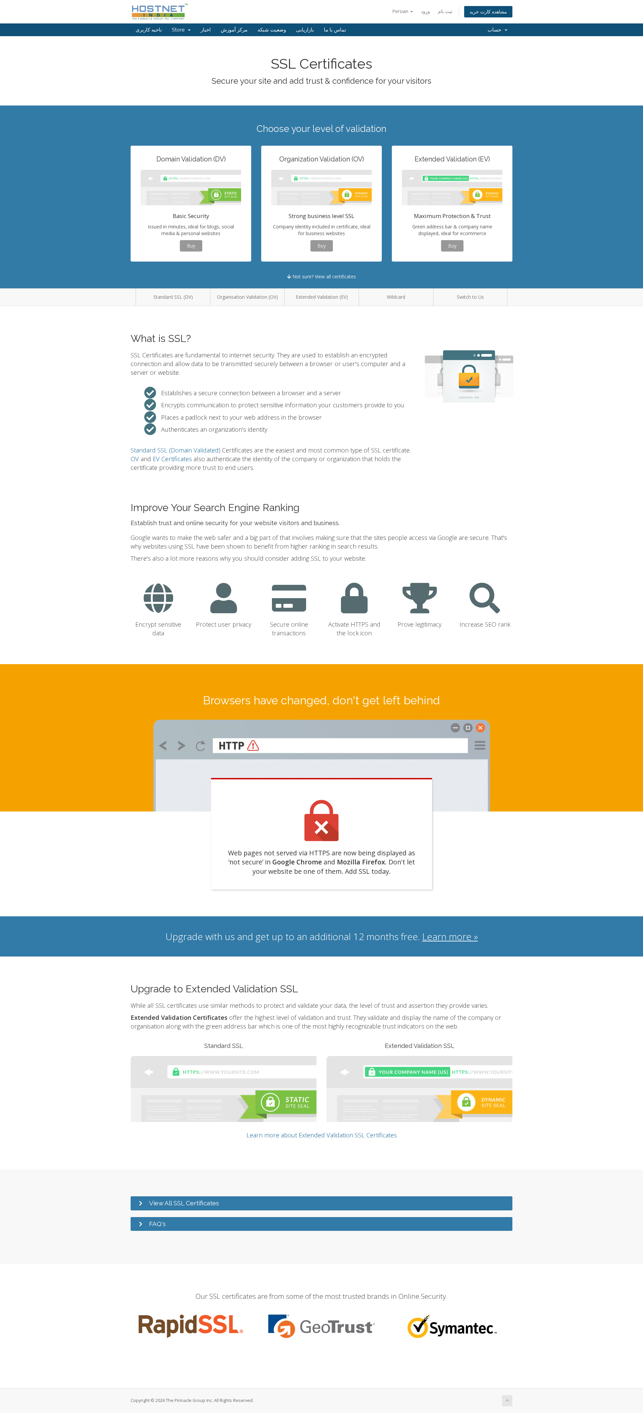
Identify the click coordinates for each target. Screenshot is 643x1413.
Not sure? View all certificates (323, 276)
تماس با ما (335, 30)
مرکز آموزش (234, 30)
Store (179, 30)
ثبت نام (445, 11)
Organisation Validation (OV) (247, 297)
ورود (425, 11)
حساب (496, 30)
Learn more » (450, 936)
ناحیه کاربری (149, 30)
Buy (191, 245)
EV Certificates (172, 459)
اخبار (206, 30)
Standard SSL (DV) (173, 297)
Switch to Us (470, 297)
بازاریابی (305, 30)
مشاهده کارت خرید (488, 11)
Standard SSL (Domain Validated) (175, 450)
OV (135, 459)
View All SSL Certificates (184, 1203)
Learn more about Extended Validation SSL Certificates (321, 1135)
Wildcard (396, 297)
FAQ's (157, 1223)
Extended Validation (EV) (322, 297)
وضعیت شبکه (272, 30)
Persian (401, 11)
